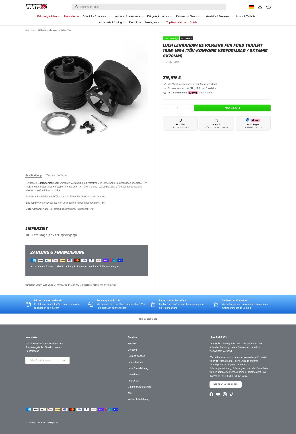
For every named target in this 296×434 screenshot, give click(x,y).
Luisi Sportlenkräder (48, 182)
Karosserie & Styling (110, 22)
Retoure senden (136, 355)
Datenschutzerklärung (139, 386)
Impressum (134, 380)
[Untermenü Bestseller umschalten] (78, 16)
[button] (268, 6)
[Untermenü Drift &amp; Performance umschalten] (108, 16)
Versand (183, 84)
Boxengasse (152, 22)
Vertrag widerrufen (226, 384)
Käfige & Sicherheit (158, 16)
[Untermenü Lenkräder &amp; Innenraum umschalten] (142, 16)
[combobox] (149, 7)
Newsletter (134, 374)
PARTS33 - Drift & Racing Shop (45, 423)
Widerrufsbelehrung (138, 399)
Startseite (29, 30)
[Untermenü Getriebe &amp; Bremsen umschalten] (231, 16)
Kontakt (132, 343)
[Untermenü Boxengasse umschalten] (161, 22)
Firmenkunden (135, 362)
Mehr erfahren (206, 92)
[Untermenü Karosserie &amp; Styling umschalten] (124, 22)
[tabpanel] (86, 196)
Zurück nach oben (148, 319)
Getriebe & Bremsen (217, 16)
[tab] (33, 175)
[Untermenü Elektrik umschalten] (140, 22)
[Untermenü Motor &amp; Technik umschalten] (257, 16)
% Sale (193, 22)
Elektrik (133, 22)
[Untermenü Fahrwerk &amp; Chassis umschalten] (201, 16)
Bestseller (70, 16)
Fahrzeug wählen (47, 16)
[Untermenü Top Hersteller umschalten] (185, 22)
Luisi (165, 62)
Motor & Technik (245, 16)
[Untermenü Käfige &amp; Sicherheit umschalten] (171, 16)
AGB (130, 393)
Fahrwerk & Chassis (187, 16)
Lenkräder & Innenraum (126, 16)
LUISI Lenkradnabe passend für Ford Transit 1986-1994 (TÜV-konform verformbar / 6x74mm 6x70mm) (55, 30)
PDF (103, 202)
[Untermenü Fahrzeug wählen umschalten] (59, 16)
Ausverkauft (232, 108)
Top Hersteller (174, 22)
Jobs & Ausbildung (138, 368)
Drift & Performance (94, 16)
